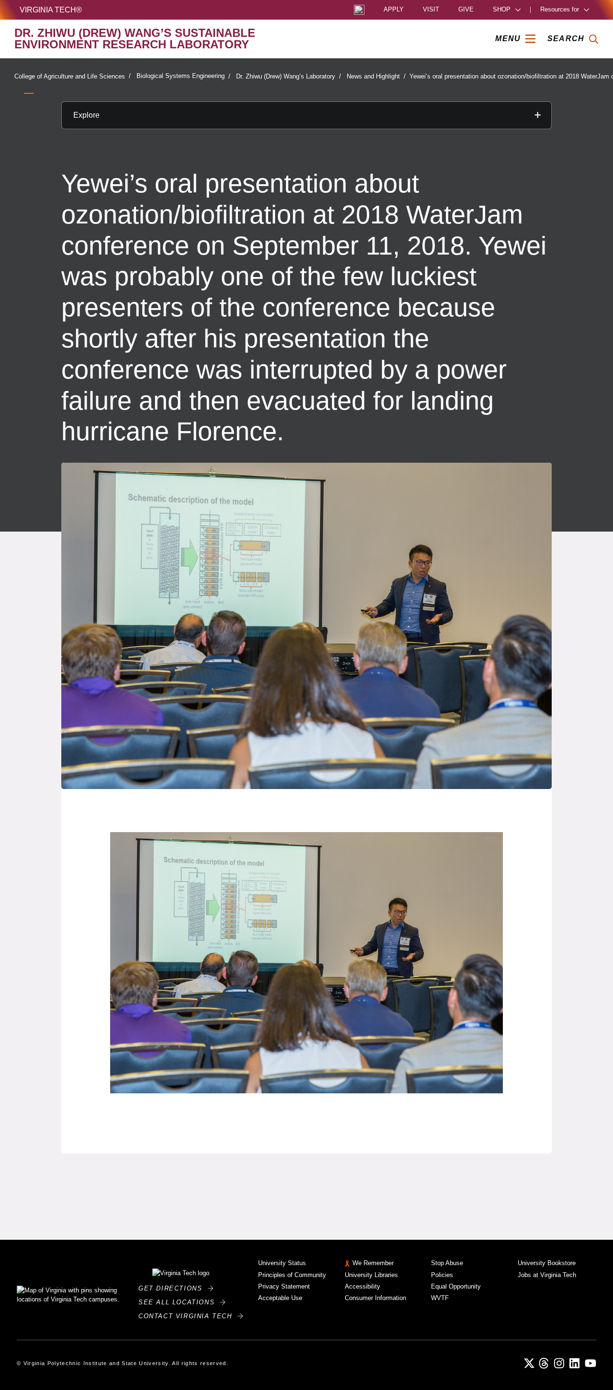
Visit (431, 10)
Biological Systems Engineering (180, 75)
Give (466, 10)
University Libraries (371, 1275)
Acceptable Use (280, 1297)
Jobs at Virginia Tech (547, 1275)
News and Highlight (373, 76)
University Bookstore (547, 1263)
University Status (282, 1263)
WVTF (440, 1297)
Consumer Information (375, 1297)
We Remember (373, 1263)
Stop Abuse (447, 1263)
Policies (442, 1275)
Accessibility (362, 1286)
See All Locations (179, 1302)
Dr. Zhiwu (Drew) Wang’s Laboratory (285, 76)
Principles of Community (292, 1275)
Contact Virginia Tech (188, 1316)
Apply (394, 10)
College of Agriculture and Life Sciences (69, 76)
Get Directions (173, 1288)
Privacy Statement (284, 1286)
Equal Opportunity (456, 1286)
